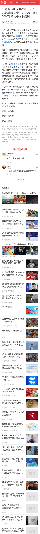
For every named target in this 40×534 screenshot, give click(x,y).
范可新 (19, 36)
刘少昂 (13, 95)
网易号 (10, 2)
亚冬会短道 (15, 63)
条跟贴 (19, 179)
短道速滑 (6, 42)
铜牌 (12, 92)
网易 (3, 2)
